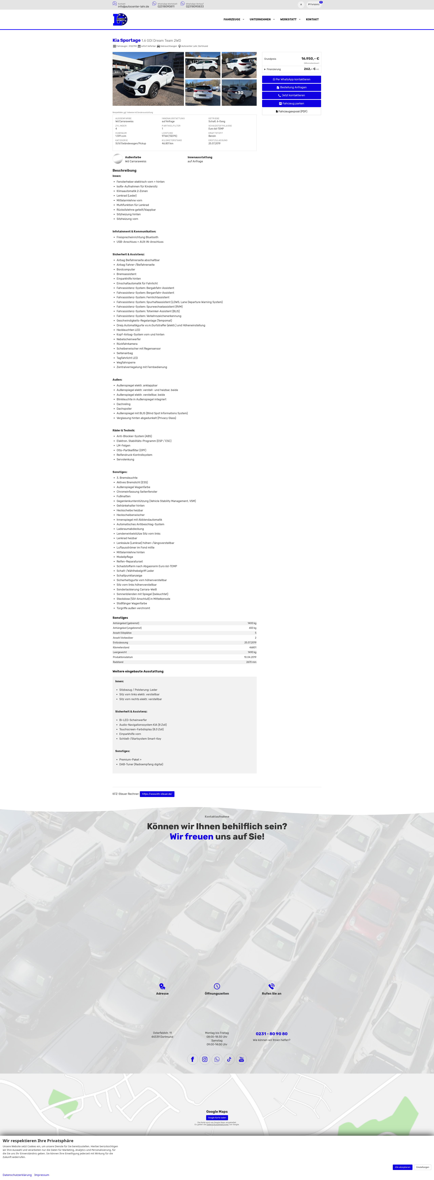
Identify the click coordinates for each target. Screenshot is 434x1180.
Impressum (41, 1175)
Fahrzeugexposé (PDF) (292, 111)
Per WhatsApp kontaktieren (292, 79)
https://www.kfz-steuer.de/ (157, 794)
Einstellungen (422, 1167)
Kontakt (312, 19)
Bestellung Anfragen (293, 87)
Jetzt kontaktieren (293, 95)
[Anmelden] (301, 4)
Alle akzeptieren (402, 1167)
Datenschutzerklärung (17, 1175)
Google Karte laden (217, 1118)
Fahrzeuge (232, 19)
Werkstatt (288, 19)
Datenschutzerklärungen (218, 1124)
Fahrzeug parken (293, 103)
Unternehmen (260, 19)
